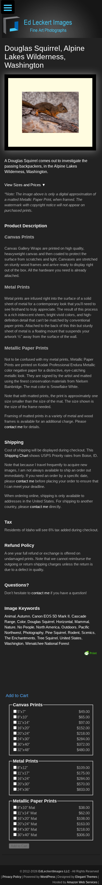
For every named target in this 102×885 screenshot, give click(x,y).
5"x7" (21, 711)
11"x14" (23, 722)
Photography (33, 632)
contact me (13, 427)
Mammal (82, 622)
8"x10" (22, 717)
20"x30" (23, 784)
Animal (10, 616)
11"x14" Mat (27, 813)
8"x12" (22, 768)
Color (21, 622)
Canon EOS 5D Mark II (51, 616)
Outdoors (68, 627)
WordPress (47, 877)
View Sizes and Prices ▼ (25, 185)
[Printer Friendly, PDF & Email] (90, 653)
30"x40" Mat (27, 835)
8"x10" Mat (26, 807)
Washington (13, 643)
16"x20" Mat (27, 818)
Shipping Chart (16, 455)
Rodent (73, 632)
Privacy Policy (11, 877)
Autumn (23, 616)
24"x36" (23, 789)
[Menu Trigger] (8, 7)
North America (47, 627)
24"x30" (23, 739)
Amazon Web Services (82, 882)
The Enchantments (19, 638)
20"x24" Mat (27, 824)
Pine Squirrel (55, 632)
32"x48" (23, 750)
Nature (9, 627)
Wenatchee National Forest (47, 643)
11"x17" (23, 773)
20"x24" (23, 733)
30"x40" (23, 744)
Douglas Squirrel (40, 622)
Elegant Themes (86, 877)
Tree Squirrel (47, 638)
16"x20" (23, 728)
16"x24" (23, 778)
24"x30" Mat (27, 829)
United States (70, 638)
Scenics (88, 632)
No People (25, 627)
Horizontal (64, 622)
